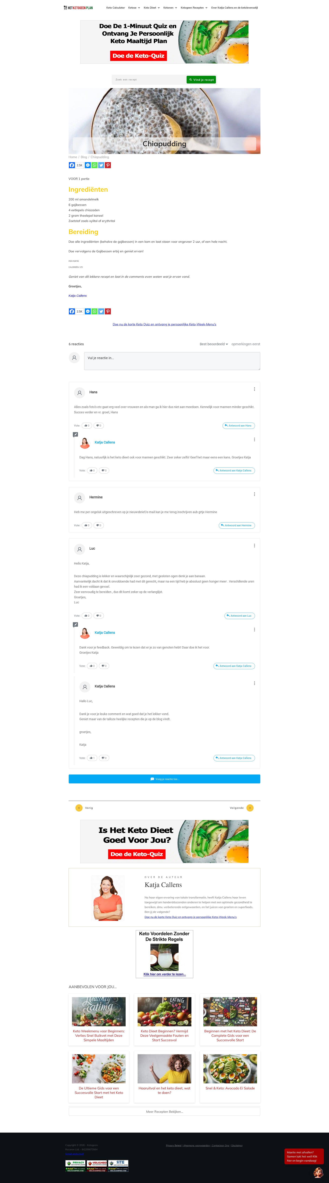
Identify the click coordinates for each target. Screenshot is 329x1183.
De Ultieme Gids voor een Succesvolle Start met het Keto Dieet (99, 1092)
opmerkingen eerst (245, 344)
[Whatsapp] (95, 165)
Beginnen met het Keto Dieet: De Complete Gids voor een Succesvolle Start (230, 1035)
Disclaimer (237, 1145)
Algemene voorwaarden (196, 1145)
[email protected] (74, 1153)
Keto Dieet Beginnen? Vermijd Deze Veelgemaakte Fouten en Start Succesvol (164, 1035)
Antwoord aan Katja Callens (235, 470)
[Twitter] (101, 165)
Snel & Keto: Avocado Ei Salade (230, 1088)
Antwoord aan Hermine (238, 525)
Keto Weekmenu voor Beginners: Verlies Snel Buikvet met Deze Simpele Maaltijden (99, 1035)
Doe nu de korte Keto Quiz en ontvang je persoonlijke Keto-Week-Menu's (164, 324)
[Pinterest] (108, 165)
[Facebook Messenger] (88, 165)
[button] (318, 1172)
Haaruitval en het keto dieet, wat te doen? (164, 1090)
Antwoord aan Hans (240, 425)
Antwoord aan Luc (241, 615)
